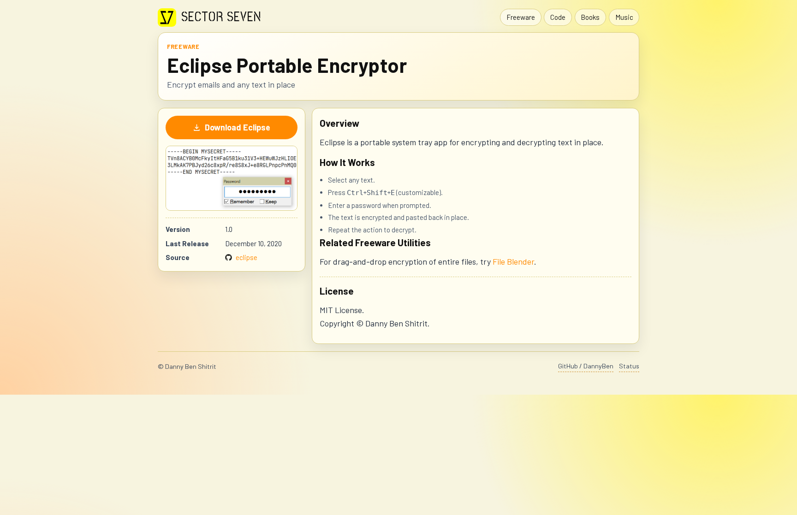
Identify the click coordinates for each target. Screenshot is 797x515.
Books (590, 17)
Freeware (520, 17)
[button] (231, 178)
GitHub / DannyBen (585, 366)
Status (629, 366)
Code (557, 17)
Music (624, 17)
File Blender (513, 261)
